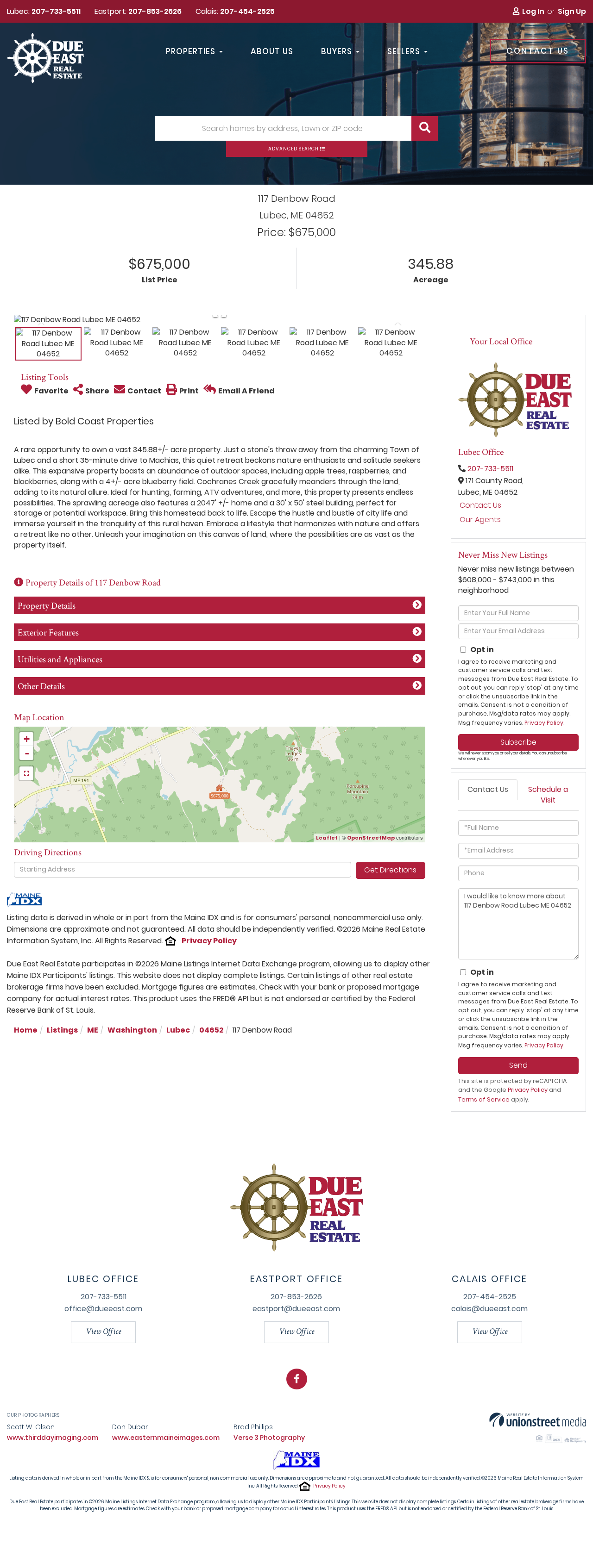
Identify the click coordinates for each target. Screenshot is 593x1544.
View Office (103, 1332)
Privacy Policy (209, 940)
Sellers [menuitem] (403, 52)
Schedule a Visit (548, 794)
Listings (62, 1030)
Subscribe (518, 742)
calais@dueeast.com (489, 1308)
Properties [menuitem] (190, 52)
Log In (533, 11)
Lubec (178, 1030)
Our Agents (480, 520)
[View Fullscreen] (26, 773)
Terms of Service (484, 1099)
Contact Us (537, 50)
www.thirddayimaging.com (52, 1437)
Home (26, 1030)
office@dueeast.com (103, 1308)
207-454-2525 (247, 11)
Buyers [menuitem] (336, 52)
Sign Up (572, 11)
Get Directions (390, 870)
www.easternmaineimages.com (166, 1437)
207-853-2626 (155, 11)
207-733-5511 (56, 11)
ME (92, 1030)
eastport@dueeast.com (296, 1308)
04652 (211, 1030)
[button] (424, 128)
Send (518, 1065)
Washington (132, 1030)
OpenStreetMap (371, 837)
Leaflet (327, 837)
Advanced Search (293, 148)
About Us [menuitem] (272, 52)
